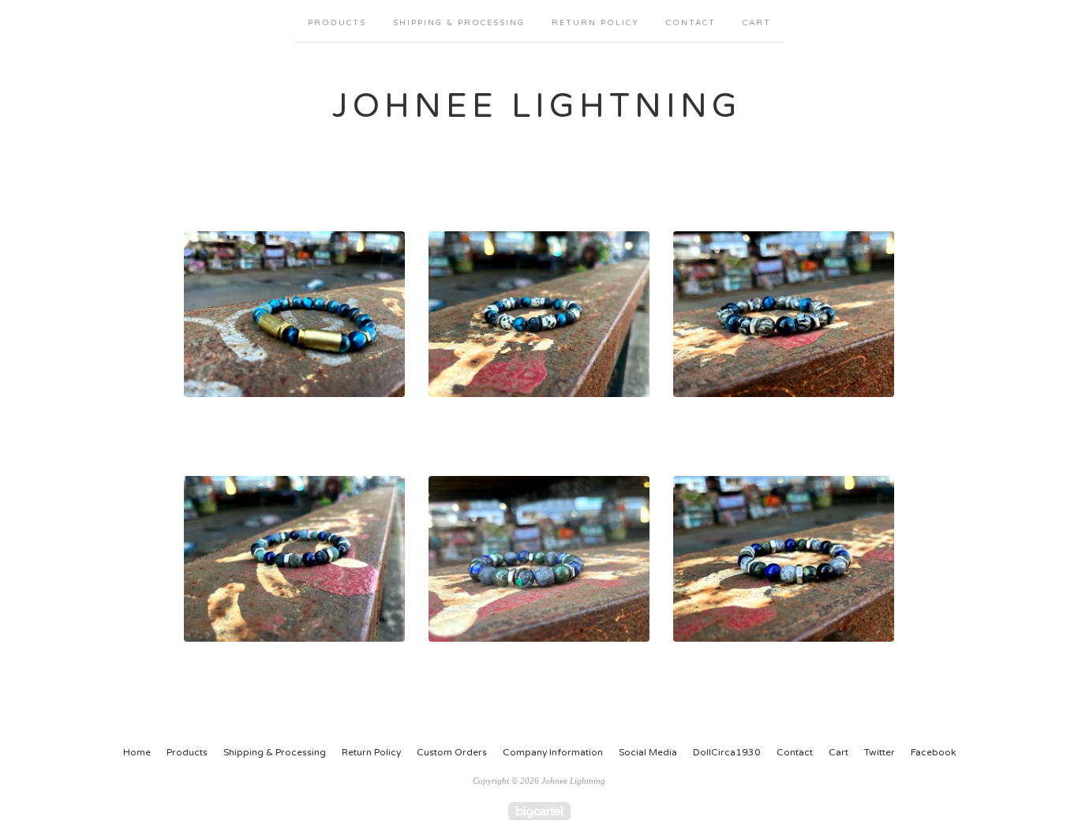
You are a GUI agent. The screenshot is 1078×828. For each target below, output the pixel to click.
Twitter (879, 752)
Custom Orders (452, 752)
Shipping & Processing (459, 23)
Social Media (648, 752)
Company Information (553, 752)
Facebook (933, 752)
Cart (757, 23)
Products (337, 23)
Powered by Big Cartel (539, 811)
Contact (691, 23)
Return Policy (595, 23)
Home (137, 752)
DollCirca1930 (727, 752)
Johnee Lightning (537, 106)
